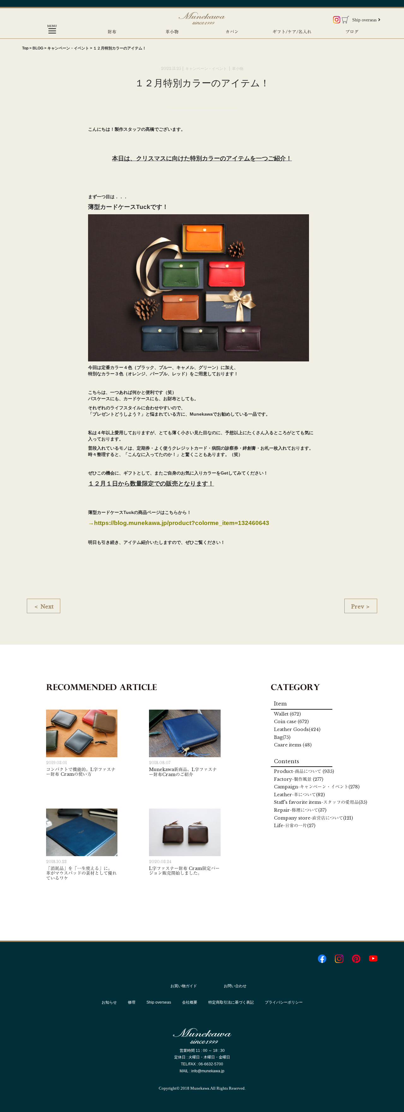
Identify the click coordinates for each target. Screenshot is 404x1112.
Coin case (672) (291, 721)
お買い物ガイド (183, 986)
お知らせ (109, 1002)
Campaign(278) (316, 787)
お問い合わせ (235, 986)
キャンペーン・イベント (206, 68)
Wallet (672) (287, 714)
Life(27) (294, 825)
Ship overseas (364, 19)
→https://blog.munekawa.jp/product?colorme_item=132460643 (178, 523)
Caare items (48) (293, 745)
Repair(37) (300, 810)
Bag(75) (282, 737)
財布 (112, 32)
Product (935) (304, 771)
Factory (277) (298, 779)
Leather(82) (299, 795)
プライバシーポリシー (284, 1002)
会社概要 (189, 1002)
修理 (131, 1002)
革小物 (172, 32)
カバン (232, 32)
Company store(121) (313, 818)
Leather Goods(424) (297, 729)
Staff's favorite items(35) (320, 802)
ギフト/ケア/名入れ (292, 32)
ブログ (352, 32)
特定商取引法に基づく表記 (231, 1002)
